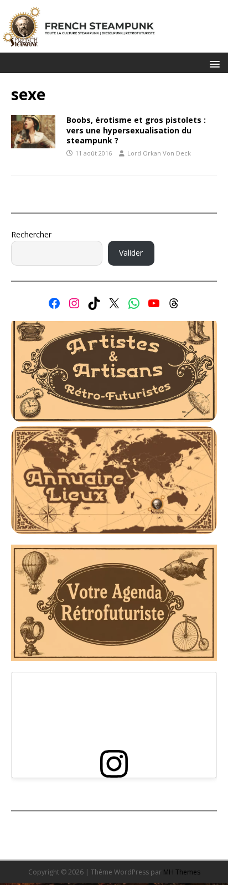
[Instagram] (74, 303)
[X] (114, 303)
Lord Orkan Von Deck (159, 153)
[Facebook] (54, 303)
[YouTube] (153, 303)
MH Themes (181, 872)
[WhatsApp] (134, 303)
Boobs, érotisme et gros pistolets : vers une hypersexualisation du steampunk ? (136, 130)
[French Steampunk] (114, 46)
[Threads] (173, 303)
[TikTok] (94, 303)
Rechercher (31, 234)
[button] (212, 63)
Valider (131, 252)
